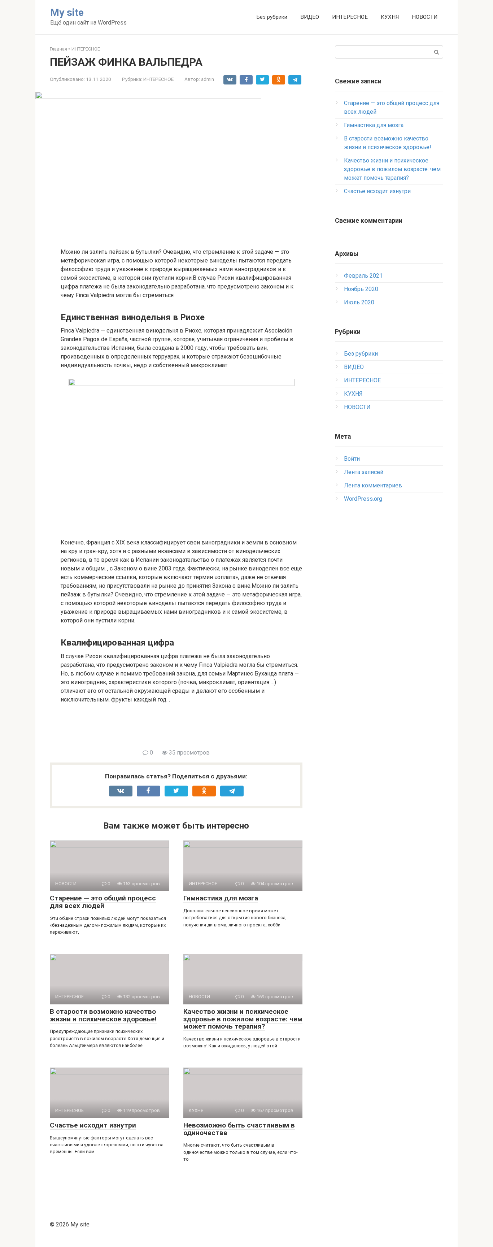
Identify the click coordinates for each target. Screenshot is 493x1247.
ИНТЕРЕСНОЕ (350, 17)
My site (67, 12)
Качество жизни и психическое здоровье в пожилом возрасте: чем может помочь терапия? (242, 1019)
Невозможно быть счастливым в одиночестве (239, 1129)
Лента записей (363, 472)
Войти (352, 458)
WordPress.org (363, 498)
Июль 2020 (359, 302)
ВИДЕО (309, 17)
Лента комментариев (373, 485)
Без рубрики (272, 17)
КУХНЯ (390, 17)
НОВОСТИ (424, 17)
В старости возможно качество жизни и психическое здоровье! (103, 1015)
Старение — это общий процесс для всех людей (103, 902)
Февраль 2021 (363, 275)
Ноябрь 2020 (361, 289)
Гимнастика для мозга (220, 898)
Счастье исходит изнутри (93, 1125)
